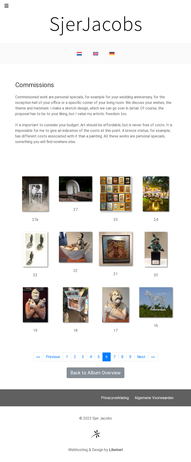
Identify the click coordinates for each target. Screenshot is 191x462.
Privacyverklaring (115, 398)
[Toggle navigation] (6, 7)
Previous (53, 357)
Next (141, 357)
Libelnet (116, 450)
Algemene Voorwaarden (154, 398)
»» (153, 357)
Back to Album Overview (95, 373)
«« (38, 357)
